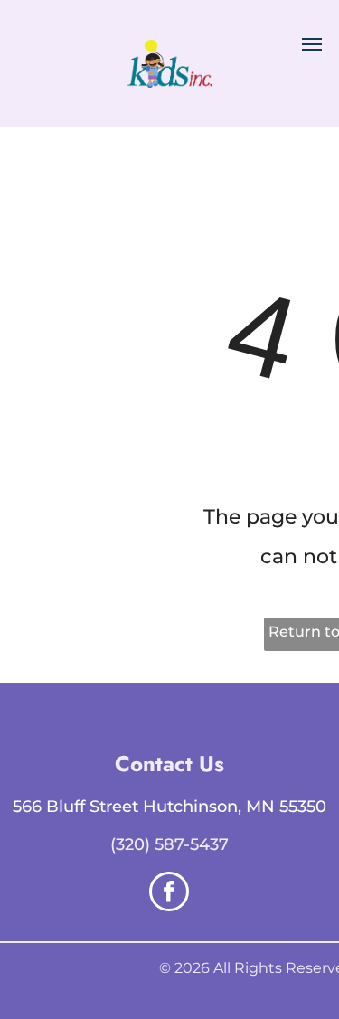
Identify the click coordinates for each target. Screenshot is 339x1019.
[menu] (312, 44)
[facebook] (169, 894)
